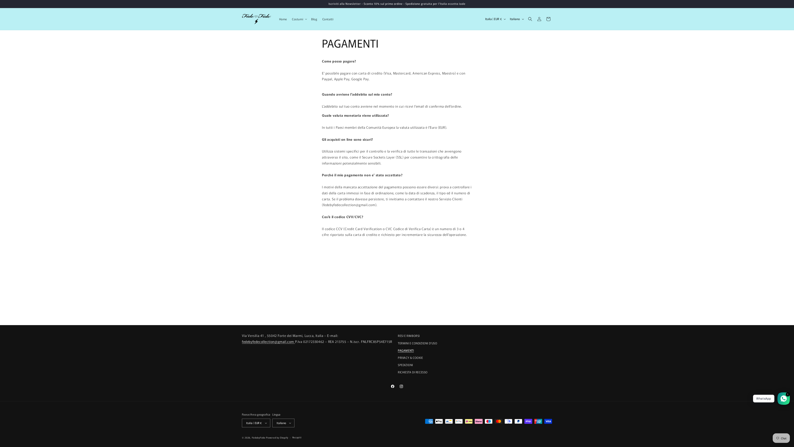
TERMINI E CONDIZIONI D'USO (417, 343)
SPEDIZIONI (405, 365)
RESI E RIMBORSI (409, 336)
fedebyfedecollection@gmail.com (268, 341)
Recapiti (297, 437)
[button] (299, 19)
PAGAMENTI (406, 350)
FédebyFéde (258, 437)
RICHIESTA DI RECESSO (413, 372)
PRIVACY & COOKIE (410, 358)
